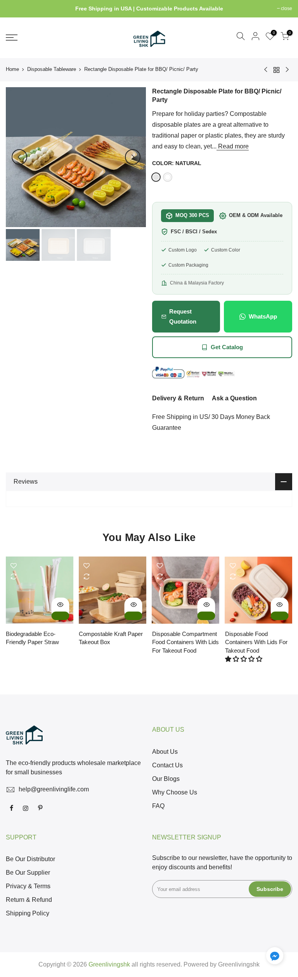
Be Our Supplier (28, 872)
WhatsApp (263, 316)
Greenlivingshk (239, 964)
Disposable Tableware (51, 69)
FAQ (158, 806)
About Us (165, 751)
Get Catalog (227, 347)
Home (12, 69)
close (15, 8)
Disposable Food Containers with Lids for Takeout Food (256, 642)
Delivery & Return (178, 398)
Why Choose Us (174, 792)
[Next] (132, 157)
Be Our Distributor (30, 859)
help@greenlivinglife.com (54, 789)
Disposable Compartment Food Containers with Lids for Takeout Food (185, 642)
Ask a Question (234, 398)
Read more (233, 146)
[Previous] (19, 157)
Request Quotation (182, 316)
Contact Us (167, 765)
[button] (244, 659)
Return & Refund (29, 899)
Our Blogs (166, 778)
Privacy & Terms (28, 886)
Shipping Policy (27, 913)
